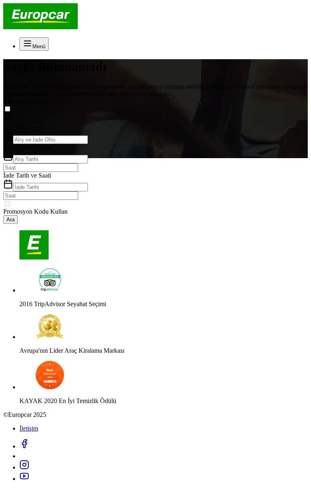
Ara (10, 220)
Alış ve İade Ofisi (25, 101)
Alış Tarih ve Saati (27, 147)
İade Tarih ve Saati (27, 175)
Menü (38, 46)
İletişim (28, 428)
